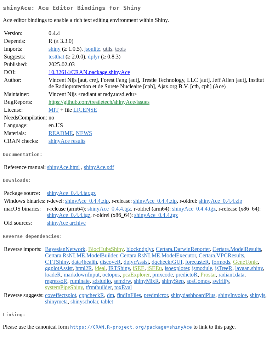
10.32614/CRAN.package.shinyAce (89, 72)
